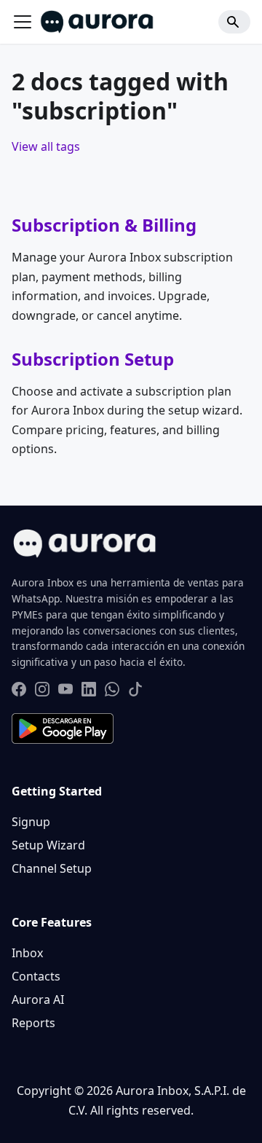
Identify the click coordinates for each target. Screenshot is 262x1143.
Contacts (36, 976)
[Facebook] (19, 692)
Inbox (27, 953)
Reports (33, 1023)
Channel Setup (52, 868)
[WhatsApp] (112, 692)
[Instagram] (42, 692)
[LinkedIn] (89, 692)
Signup (31, 822)
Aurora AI (38, 999)
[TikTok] (135, 692)
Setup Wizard (48, 845)
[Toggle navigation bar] (22, 22)
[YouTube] (65, 692)
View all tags (46, 146)
